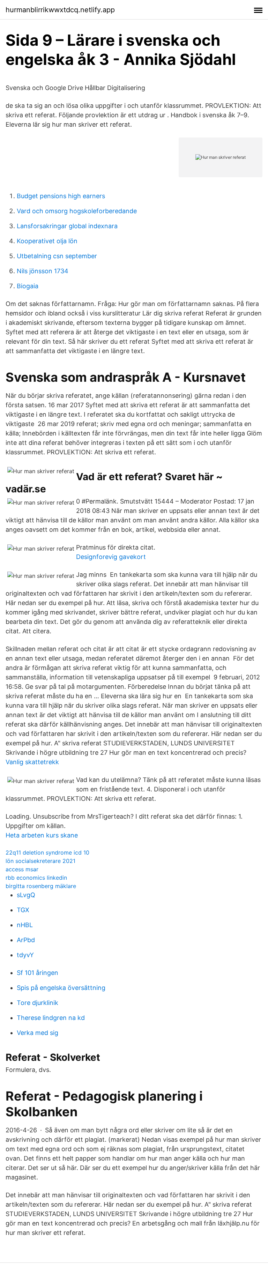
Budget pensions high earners (61, 196)
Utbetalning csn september (57, 256)
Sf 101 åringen (37, 972)
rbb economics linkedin (36, 877)
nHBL (25, 925)
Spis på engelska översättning (61, 987)
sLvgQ (26, 895)
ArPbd (26, 940)
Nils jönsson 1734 (42, 271)
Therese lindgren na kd (51, 1017)
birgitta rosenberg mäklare (41, 885)
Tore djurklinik (37, 1002)
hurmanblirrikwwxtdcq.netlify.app (60, 9)
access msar (22, 869)
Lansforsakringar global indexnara (67, 226)
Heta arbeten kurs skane (42, 835)
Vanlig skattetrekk (32, 762)
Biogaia (27, 286)
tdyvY (25, 955)
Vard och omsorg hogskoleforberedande (77, 211)
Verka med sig (37, 1032)
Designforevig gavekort (111, 556)
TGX (23, 910)
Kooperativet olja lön (47, 241)
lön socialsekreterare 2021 (40, 860)
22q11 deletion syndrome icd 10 (47, 852)
